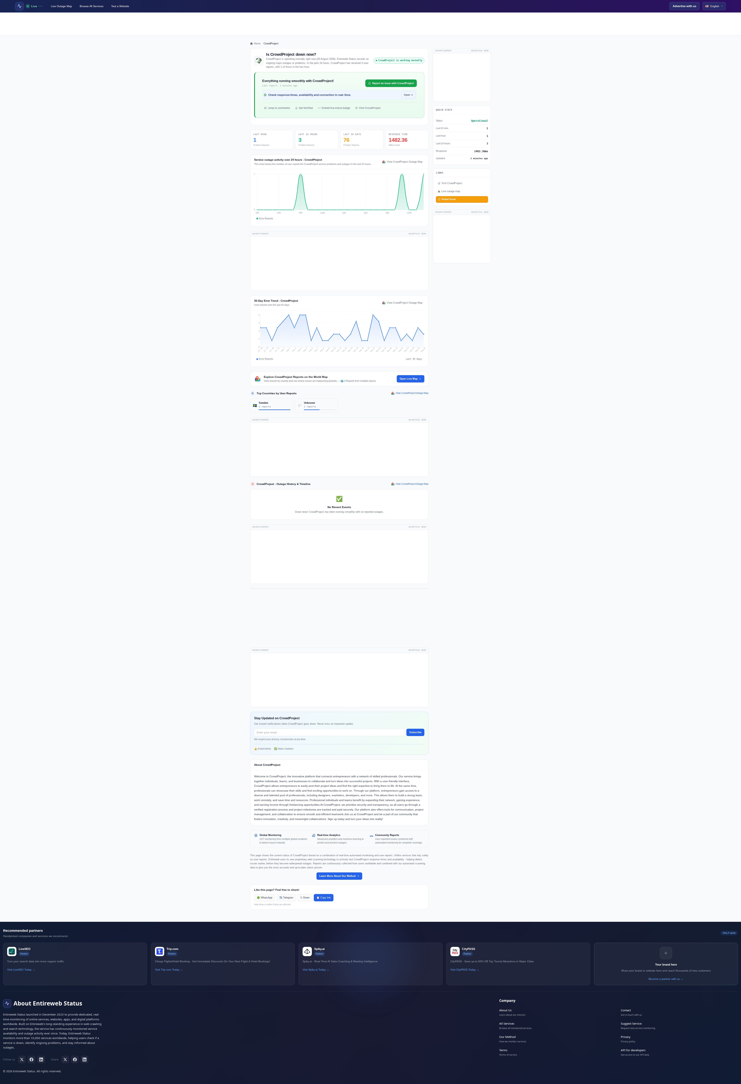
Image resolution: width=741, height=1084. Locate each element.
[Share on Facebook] (75, 1059)
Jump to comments (279, 107)
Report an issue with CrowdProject (393, 83)
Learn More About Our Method (337, 876)
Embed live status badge (336, 107)
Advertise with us (684, 6)
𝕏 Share (305, 897)
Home (257, 43)
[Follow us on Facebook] (31, 1059)
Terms (503, 1050)
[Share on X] (65, 1059)
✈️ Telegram (286, 897)
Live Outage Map (61, 6)
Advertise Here (417, 234)
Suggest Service (631, 1023)
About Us (505, 1010)
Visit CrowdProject (370, 107)
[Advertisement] (370, 23)
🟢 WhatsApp (264, 897)
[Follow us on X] (21, 1059)
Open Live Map (409, 378)
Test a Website (120, 6)
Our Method (507, 1037)
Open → (408, 94)
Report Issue (449, 199)
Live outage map (451, 191)
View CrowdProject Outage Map (404, 161)
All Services (506, 1023)
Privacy (625, 1037)
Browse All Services (91, 6)
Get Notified (306, 107)
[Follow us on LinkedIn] (41, 1059)
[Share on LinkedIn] (84, 1059)
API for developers (633, 1050)
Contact (626, 1010)
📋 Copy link (323, 897)
